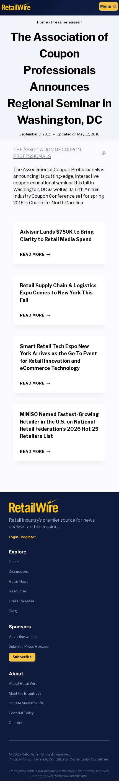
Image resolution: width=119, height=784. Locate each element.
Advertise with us (23, 637)
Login (13, 537)
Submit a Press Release (28, 646)
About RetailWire (23, 683)
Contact (15, 723)
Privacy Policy (20, 759)
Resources (18, 591)
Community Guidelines (89, 759)
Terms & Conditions (50, 759)
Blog (13, 611)
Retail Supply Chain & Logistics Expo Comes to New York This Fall (58, 293)
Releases (27, 601)
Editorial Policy (21, 713)
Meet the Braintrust (25, 693)
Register (28, 537)
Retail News (19, 581)
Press (14, 601)
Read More (35, 254)
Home (14, 562)
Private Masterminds (26, 703)
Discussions (19, 571)
